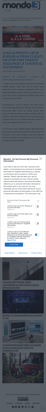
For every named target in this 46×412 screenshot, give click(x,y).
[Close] (41, 159)
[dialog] (23, 206)
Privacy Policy (36, 253)
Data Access (23, 253)
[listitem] (23, 201)
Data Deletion (10, 253)
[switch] (37, 206)
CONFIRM (14, 244)
